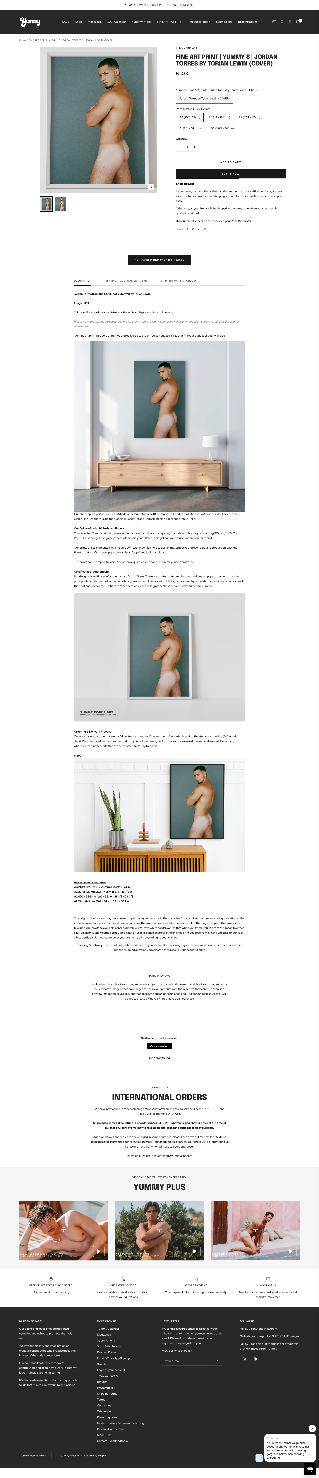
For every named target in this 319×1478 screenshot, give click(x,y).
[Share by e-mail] (204, 229)
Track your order (107, 1376)
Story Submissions (109, 1346)
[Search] (282, 21)
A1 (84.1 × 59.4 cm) (190, 128)
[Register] (216, 1361)
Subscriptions (106, 1340)
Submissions (224, 21)
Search (101, 1364)
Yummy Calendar (108, 1328)
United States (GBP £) (34, 1455)
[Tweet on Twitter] (198, 229)
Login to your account (111, 1370)
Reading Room (247, 21)
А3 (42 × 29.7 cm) (219, 117)
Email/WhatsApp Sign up (113, 1358)
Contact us (104, 1405)
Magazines (95, 21)
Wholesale (104, 1411)
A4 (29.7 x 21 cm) (189, 117)
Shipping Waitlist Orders (179, 281)
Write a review (159, 1046)
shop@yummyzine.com (177, 1155)
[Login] (290, 21)
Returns (102, 1382)
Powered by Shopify (95, 1455)
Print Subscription (198, 21)
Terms (101, 1399)
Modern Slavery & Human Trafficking (120, 1423)
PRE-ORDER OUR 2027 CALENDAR (160, 260)
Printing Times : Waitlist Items (126, 281)
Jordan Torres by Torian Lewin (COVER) (204, 98)
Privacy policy (106, 1387)
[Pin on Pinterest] (193, 229)
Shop (78, 21)
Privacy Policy (183, 1350)
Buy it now (231, 173)
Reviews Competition (111, 1429)
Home (22, 40)
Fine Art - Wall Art (169, 21)
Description (82, 281)
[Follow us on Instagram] (255, 1359)
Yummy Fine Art (186, 48)
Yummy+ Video (141, 21)
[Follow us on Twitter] (245, 1359)
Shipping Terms (107, 1393)
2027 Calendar (116, 21)
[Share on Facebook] (187, 229)
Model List (104, 1435)
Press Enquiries (107, 1417)
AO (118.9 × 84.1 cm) (222, 128)
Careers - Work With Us (112, 1441)
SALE (65, 21)
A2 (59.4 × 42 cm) (249, 117)
